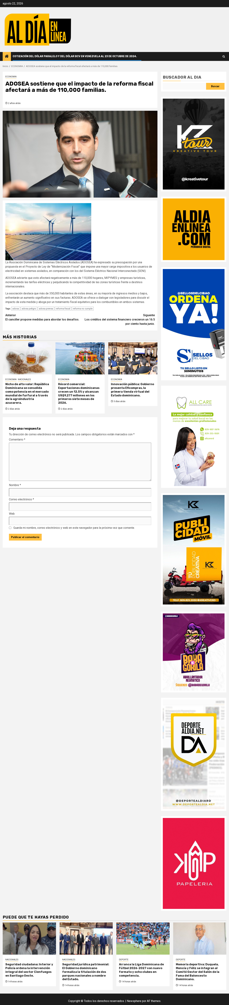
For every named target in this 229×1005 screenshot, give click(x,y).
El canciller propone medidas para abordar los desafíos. (42, 317)
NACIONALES (24, 379)
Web (12, 513)
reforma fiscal (63, 308)
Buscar (215, 86)
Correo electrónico (21, 499)
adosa (15, 308)
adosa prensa (46, 308)
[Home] (7, 56)
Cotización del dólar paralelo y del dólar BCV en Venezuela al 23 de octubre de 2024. (75, 56)
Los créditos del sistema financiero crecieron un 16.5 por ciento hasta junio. (120, 319)
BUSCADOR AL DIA (182, 77)
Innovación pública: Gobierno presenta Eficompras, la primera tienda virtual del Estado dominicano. (132, 389)
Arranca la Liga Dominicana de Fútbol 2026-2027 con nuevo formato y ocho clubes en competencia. (141, 970)
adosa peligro (29, 308)
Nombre (15, 485)
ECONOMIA (10, 76)
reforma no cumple (82, 308)
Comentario (17, 439)
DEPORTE (123, 959)
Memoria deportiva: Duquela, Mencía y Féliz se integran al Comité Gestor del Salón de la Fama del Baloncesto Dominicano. (197, 972)
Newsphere (134, 1001)
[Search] (223, 56)
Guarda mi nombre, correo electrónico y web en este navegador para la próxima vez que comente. (74, 527)
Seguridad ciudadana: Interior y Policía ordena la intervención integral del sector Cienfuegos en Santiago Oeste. (29, 970)
